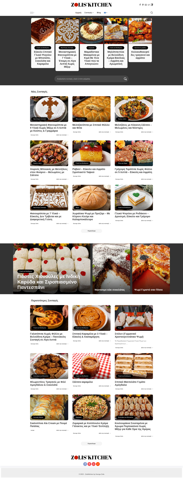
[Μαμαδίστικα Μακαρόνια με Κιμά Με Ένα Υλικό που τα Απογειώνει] (91, 31)
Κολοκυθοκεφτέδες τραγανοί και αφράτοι (140, 55)
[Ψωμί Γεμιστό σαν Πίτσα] (151, 268)
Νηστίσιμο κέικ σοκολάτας (110, 289)
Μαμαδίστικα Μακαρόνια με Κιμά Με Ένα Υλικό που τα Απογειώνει (92, 58)
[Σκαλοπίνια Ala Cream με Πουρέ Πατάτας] (49, 407)
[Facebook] (140, 4)
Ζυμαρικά (91, 47)
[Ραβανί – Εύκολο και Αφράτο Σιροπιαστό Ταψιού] (91, 153)
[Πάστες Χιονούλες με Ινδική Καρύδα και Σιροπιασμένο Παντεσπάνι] (51, 268)
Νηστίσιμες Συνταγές (67, 47)
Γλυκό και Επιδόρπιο (43, 47)
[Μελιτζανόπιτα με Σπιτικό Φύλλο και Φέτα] (91, 109)
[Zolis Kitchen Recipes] (91, 5)
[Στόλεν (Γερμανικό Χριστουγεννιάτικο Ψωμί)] (134, 318)
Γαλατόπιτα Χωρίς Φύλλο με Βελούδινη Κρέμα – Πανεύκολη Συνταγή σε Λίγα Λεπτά (48, 336)
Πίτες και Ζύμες (80, 119)
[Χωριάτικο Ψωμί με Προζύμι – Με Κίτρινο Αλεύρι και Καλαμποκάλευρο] (91, 197)
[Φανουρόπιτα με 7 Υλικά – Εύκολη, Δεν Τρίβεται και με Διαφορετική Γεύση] (49, 197)
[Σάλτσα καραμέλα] (91, 366)
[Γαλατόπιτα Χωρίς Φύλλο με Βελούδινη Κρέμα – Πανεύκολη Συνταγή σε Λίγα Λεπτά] (49, 318)
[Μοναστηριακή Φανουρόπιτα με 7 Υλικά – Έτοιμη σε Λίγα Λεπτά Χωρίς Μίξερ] (67, 31)
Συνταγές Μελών (38, 417)
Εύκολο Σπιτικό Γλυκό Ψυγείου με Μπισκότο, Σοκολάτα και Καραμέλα (43, 58)
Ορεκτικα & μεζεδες (140, 47)
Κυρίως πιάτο (122, 119)
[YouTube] (146, 4)
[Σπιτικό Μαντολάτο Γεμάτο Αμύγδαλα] (134, 366)
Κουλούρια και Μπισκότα (40, 376)
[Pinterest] (143, 4)
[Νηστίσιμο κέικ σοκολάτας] (111, 268)
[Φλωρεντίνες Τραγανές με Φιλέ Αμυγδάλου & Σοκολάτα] (49, 366)
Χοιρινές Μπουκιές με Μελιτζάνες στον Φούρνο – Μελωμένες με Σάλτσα (49, 172)
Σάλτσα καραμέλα (82, 382)
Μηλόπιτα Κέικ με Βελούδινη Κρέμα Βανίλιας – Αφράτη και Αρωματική (116, 58)
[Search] (151, 13)
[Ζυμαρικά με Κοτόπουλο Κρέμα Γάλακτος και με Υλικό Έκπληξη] (91, 407)
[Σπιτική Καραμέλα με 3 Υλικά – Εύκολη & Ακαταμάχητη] (91, 318)
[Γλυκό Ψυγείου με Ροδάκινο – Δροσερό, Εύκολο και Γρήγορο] (134, 197)
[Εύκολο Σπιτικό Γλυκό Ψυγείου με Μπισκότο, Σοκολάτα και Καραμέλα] (42, 31)
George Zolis (34, 135)
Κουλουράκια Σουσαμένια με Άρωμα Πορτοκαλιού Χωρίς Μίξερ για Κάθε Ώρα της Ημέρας (133, 426)
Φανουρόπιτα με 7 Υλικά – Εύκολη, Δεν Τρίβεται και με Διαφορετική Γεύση (45, 216)
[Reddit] (149, 4)
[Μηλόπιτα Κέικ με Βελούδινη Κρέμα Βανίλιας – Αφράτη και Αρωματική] (116, 31)
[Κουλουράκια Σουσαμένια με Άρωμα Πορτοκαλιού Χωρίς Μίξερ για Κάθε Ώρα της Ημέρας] (134, 407)
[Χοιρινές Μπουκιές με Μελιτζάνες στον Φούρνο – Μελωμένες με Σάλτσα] (49, 153)
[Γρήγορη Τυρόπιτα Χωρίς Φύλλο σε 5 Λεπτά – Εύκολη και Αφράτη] (134, 153)
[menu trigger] (33, 13)
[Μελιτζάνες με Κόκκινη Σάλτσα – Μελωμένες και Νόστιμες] (134, 109)
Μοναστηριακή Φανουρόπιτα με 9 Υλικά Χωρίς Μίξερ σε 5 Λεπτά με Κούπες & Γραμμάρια (48, 128)
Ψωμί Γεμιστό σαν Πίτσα (148, 289)
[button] (90, 74)
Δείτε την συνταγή (61, 135)
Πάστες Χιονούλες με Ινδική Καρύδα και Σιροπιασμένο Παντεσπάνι (48, 282)
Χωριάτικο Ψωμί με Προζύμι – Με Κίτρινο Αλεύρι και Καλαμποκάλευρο (91, 216)
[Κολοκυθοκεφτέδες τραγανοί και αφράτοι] (140, 31)
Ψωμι (77, 207)
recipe (32, 430)
